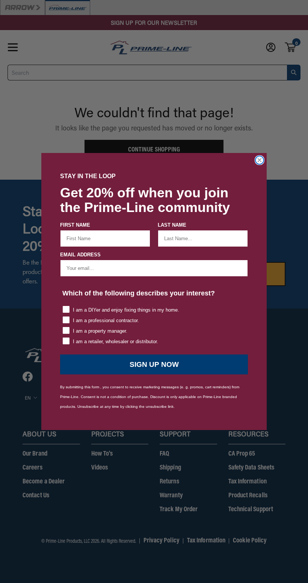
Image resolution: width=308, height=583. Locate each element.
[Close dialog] (259, 160)
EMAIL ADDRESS (80, 254)
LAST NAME (172, 225)
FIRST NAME (75, 225)
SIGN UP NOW (154, 364)
